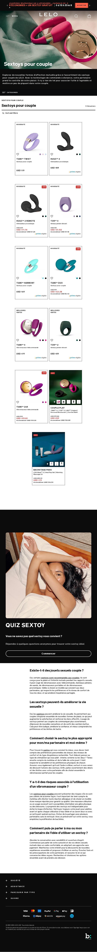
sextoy (46, 750)
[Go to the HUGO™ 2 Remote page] (31, 203)
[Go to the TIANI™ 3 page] (31, 327)
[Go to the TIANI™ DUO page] (65, 265)
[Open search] (76, 16)
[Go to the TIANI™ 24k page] (31, 389)
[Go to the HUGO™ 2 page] (65, 141)
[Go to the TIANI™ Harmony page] (31, 265)
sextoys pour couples (43, 794)
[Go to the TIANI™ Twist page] (31, 141)
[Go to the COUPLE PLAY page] (65, 387)
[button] (7, 5)
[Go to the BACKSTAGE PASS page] (48, 449)
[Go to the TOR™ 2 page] (65, 327)
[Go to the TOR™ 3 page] (65, 203)
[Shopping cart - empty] (89, 16)
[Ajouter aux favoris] (18, 154)
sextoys (40, 714)
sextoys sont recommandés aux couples (60, 678)
